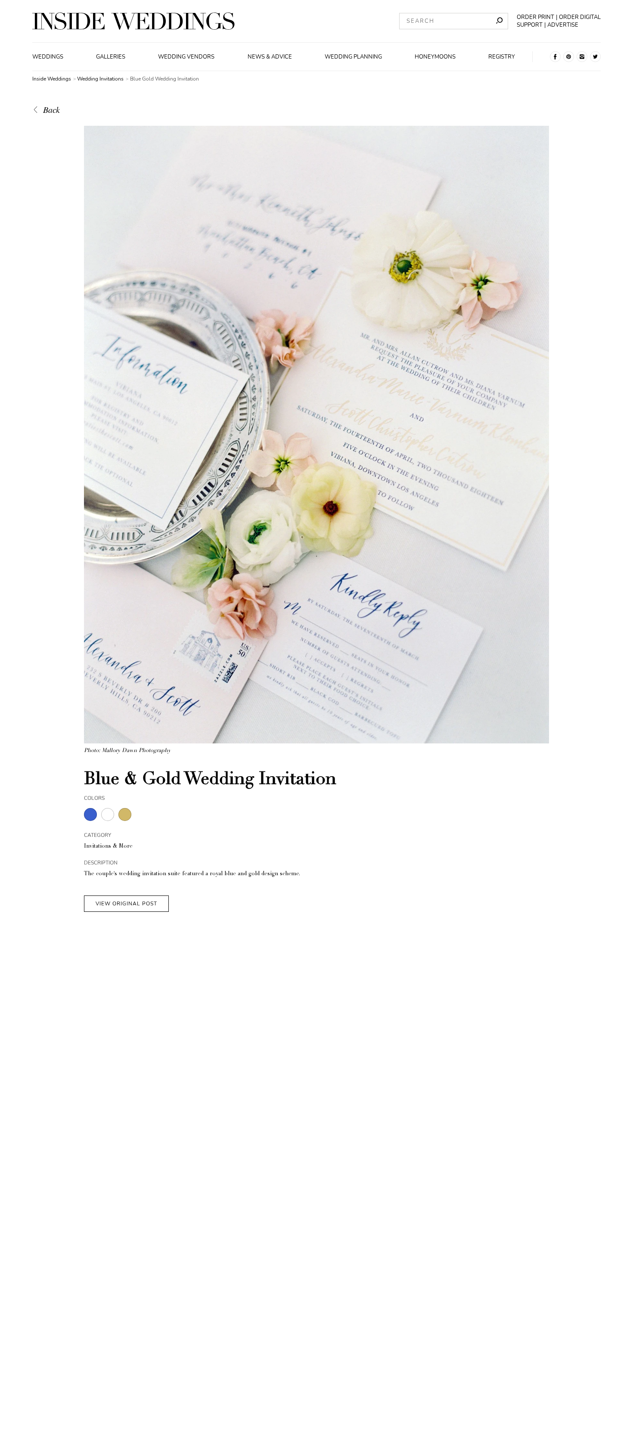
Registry (501, 57)
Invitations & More (108, 846)
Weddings (47, 57)
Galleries (110, 57)
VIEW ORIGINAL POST (126, 903)
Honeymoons (435, 57)
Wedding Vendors (186, 57)
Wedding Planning (353, 57)
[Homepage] (133, 21)
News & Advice (270, 57)
